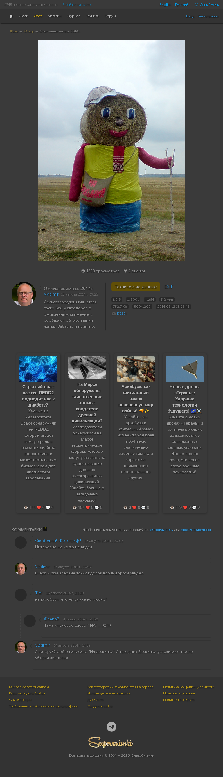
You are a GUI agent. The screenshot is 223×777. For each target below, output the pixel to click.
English (165, 5)
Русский (181, 5)
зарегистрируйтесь (196, 530)
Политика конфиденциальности (188, 687)
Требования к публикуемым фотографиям (43, 706)
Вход (190, 16)
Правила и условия (179, 693)
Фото (14, 31)
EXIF (168, 286)
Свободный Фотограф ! (58, 540)
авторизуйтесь (161, 530)
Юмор (29, 31)
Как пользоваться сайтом (29, 687)
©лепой (51, 619)
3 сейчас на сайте (77, 5)
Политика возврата (179, 700)
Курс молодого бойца (27, 693)
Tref (38, 592)
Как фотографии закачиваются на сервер (120, 687)
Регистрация (208, 16)
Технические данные (136, 286)
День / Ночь (209, 5)
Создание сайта (100, 706)
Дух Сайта (95, 700)
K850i (122, 313)
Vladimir (51, 294)
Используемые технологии (108, 693)
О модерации (20, 700)
